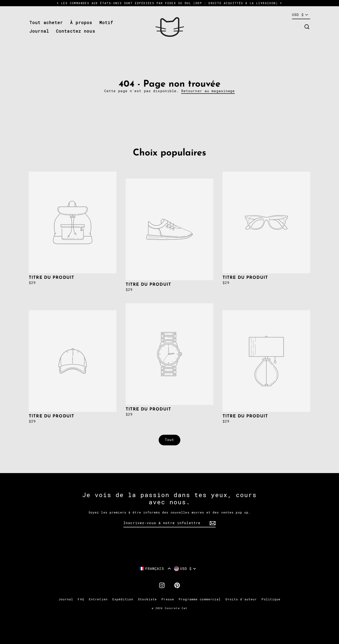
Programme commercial (200, 599)
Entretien (98, 599)
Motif (106, 22)
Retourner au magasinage (208, 91)
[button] (155, 568)
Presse (167, 599)
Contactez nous (75, 31)
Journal (39, 31)
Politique (271, 599)
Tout (169, 440)
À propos (81, 22)
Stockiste (147, 599)
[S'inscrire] (212, 523)
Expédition (122, 599)
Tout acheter (46, 22)
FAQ (81, 599)
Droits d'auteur (241, 599)
